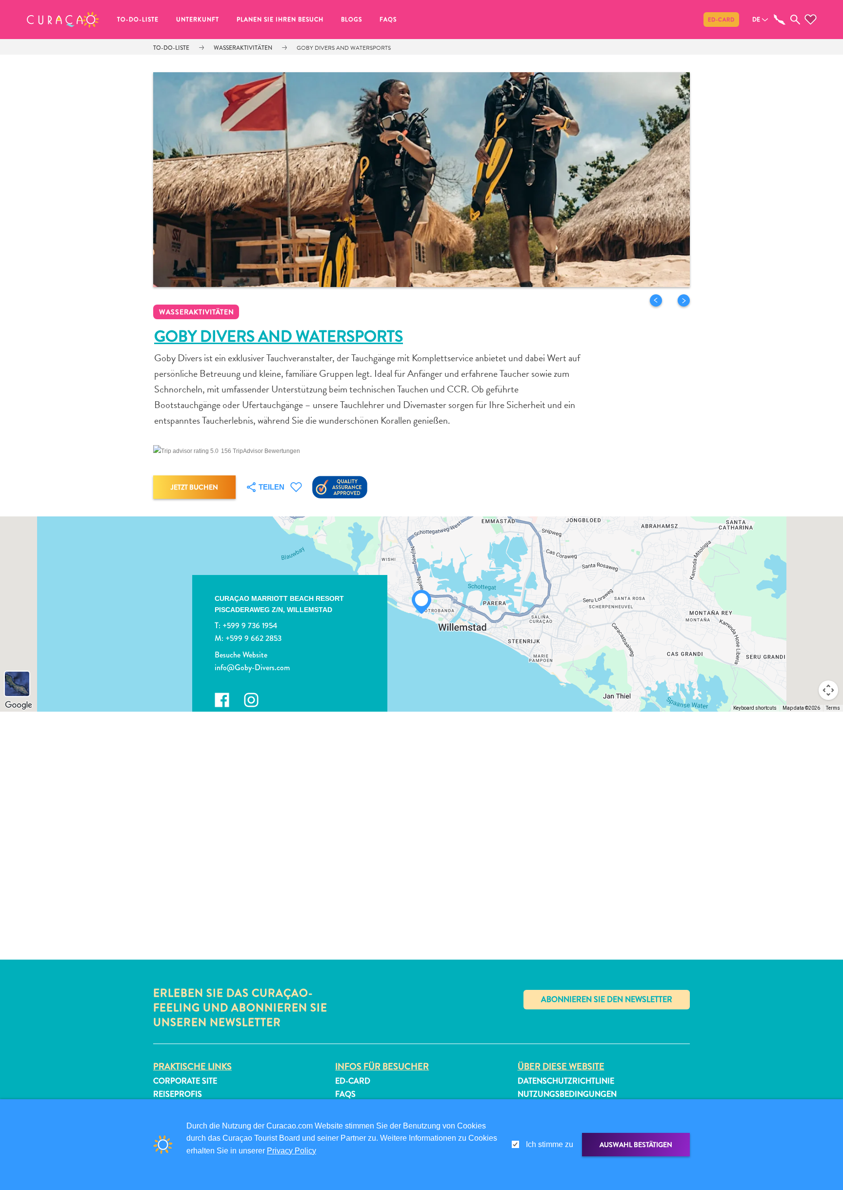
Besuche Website (241, 654)
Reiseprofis (177, 1094)
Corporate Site (185, 1081)
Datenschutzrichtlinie (566, 1081)
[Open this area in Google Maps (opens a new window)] (18, 705)
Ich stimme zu (549, 1144)
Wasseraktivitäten (243, 47)
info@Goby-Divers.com (252, 667)
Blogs (351, 19)
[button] (63, 19)
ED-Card (721, 19)
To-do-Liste (138, 19)
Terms (833, 708)
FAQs (388, 19)
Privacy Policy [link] (291, 1151)
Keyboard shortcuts (755, 708)
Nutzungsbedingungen (567, 1094)
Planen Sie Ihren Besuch (280, 19)
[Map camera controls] (828, 690)
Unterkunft (197, 19)
